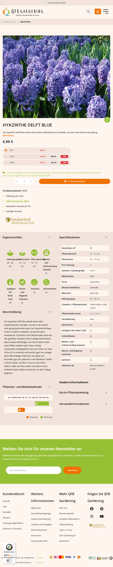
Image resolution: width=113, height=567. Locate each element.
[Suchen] (88, 11)
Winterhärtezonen (39, 530)
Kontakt (6, 501)
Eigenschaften (12, 237)
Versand (6, 517)
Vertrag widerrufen (39, 541)
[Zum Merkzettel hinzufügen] (107, 120)
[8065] (56, 76)
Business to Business (12, 528)
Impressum (36, 535)
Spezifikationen (69, 237)
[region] (56, 76)
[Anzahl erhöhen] (31, 181)
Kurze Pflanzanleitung (73, 392)
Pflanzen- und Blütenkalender (22, 386)
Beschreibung (12, 312)
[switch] (9, 560)
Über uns (63, 508)
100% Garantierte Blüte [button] (17, 201)
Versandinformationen (74, 404)
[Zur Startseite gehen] (23, 11)
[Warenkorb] (98, 11)
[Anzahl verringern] (17, 181)
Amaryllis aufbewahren (69, 519)
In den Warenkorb (76, 181)
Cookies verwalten (40, 560)
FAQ (5, 506)
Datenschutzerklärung (41, 519)
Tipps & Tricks (65, 530)
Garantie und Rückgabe (41, 524)
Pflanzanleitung (66, 524)
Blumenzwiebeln (66, 513)
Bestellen (7, 512)
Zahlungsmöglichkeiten (13, 523)
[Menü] (105, 11)
